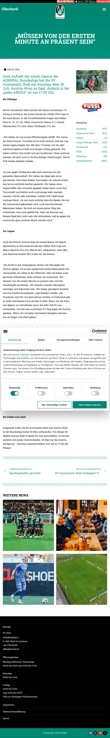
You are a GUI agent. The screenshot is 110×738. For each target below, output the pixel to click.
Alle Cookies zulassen (90, 405)
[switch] (41, 393)
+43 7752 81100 (10, 645)
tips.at (6, 718)
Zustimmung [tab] (14, 340)
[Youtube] (100, 733)
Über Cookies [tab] (95, 340)
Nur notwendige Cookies (54, 405)
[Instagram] (95, 733)
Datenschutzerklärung (14, 711)
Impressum (8, 704)
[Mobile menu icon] (104, 9)
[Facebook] (91, 733)
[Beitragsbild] (28, 525)
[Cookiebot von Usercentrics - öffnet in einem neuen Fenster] (94, 331)
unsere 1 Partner (20, 354)
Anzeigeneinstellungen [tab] (68, 340)
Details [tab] (41, 340)
